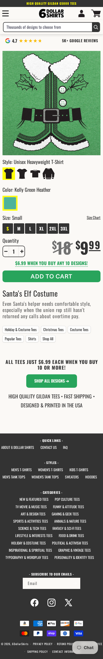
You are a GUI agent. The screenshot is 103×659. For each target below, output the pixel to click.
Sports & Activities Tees (30, 521)
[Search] (96, 27)
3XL (64, 228)
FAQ (65, 447)
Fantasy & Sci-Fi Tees (66, 528)
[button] (5, 13)
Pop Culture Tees (67, 499)
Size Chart (93, 217)
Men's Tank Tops (13, 476)
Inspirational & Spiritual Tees (30, 550)
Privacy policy (42, 644)
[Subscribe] (74, 583)
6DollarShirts (20, 644)
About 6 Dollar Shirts (17, 447)
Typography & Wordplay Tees (27, 557)
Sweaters (72, 476)
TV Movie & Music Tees (31, 506)
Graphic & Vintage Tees (74, 550)
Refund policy (66, 644)
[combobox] (48, 27)
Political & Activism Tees (70, 542)
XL (41, 228)
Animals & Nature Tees (70, 521)
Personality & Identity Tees (74, 557)
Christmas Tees (53, 329)
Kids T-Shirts (79, 469)
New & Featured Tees (34, 499)
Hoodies (91, 476)
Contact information (66, 652)
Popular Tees (13, 338)
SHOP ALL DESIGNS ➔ (51, 381)
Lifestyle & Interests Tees (33, 535)
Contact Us (48, 447)
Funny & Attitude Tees (68, 506)
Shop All (47, 338)
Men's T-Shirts (21, 469)
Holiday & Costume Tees (21, 329)
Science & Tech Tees (32, 528)
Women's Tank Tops (45, 476)
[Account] (81, 13)
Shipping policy (37, 652)
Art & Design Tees (33, 513)
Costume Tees (79, 329)
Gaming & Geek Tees (65, 513)
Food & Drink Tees (71, 535)
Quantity (10, 240)
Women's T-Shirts (50, 469)
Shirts (32, 338)
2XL (52, 228)
